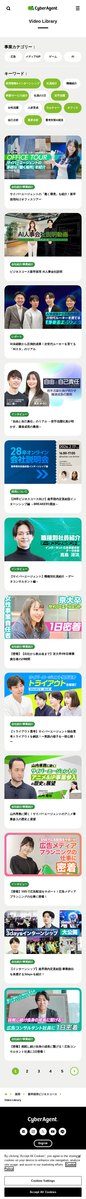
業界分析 (33, 120)
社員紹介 (52, 83)
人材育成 (33, 107)
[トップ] (5, 1094)
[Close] (79, 1156)
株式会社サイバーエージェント (43, 8)
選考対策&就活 (54, 120)
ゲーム (53, 56)
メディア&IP (33, 56)
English (43, 1143)
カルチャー (53, 107)
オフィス (72, 107)
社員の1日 (40, 95)
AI (72, 56)
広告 (13, 56)
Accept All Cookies (43, 1192)
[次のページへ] (74, 1071)
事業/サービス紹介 (17, 95)
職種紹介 (71, 83)
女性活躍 (13, 107)
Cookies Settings (43, 1180)
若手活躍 (59, 95)
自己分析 (13, 120)
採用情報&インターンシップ (22, 83)
